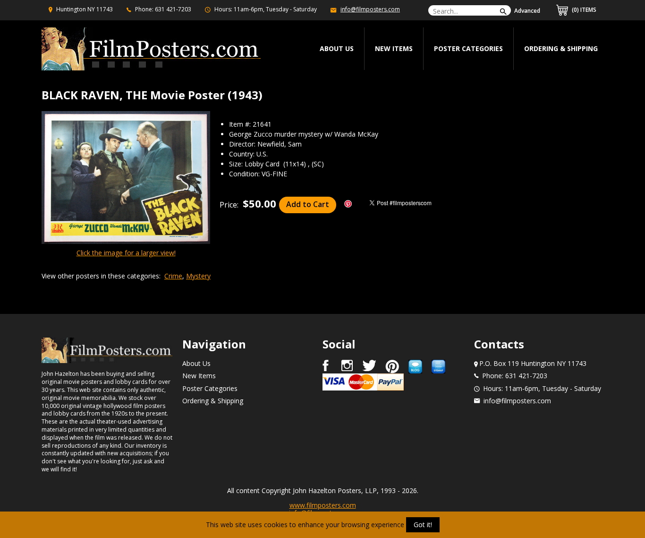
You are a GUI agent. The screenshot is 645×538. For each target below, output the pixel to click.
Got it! (423, 524)
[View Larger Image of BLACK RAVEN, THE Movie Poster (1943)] (126, 178)
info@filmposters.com (370, 9)
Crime (173, 275)
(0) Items (583, 10)
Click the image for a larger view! (126, 252)
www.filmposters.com (322, 505)
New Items (394, 48)
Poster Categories (468, 48)
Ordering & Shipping (561, 48)
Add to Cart (307, 204)
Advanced (527, 11)
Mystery (198, 275)
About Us (196, 363)
